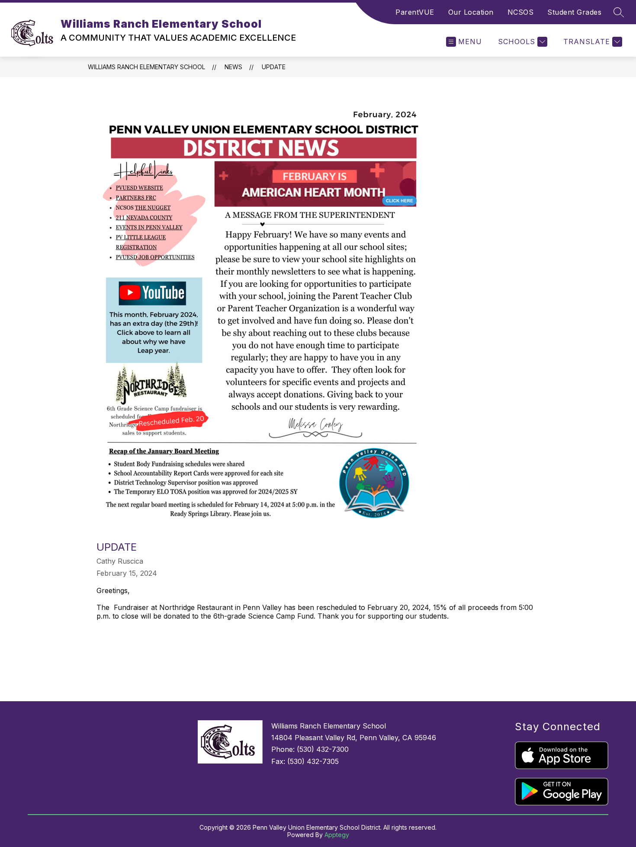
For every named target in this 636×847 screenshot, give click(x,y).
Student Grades (574, 12)
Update (274, 67)
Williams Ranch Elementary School (146, 67)
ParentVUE (414, 12)
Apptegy (336, 834)
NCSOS (521, 12)
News (233, 67)
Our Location (471, 12)
